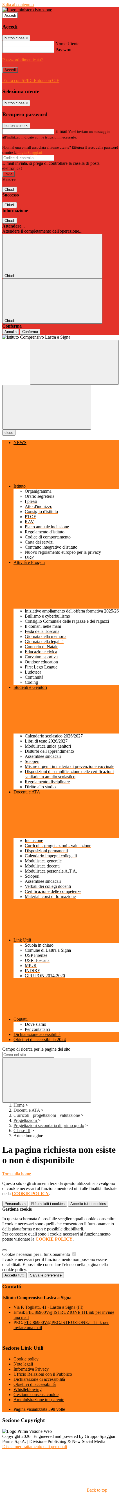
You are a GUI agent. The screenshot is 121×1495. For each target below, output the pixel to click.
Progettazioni (26, 1120)
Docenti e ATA (27, 1110)
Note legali (23, 1364)
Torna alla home (16, 1173)
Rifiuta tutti (48, 1204)
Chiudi (10, 189)
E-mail (61, 131)
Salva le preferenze (46, 1275)
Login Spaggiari (29, 152)
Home (19, 1105)
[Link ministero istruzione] (27, 9)
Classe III (22, 1130)
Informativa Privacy (31, 1369)
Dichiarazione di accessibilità (39, 1379)
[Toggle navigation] (46, 407)
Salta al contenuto (18, 4)
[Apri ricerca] (74, 362)
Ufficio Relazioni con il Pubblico (43, 1374)
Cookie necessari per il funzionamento (36, 1254)
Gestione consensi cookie (36, 1394)
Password (64, 49)
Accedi (10, 15)
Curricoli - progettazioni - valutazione (47, 1115)
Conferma (30, 332)
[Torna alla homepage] (60, 337)
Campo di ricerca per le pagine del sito (36, 1049)
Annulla (11, 332)
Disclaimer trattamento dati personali (34, 1446)
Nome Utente (67, 43)
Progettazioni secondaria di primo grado (49, 1125)
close (9, 432)
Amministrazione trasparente (39, 1399)
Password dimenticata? (22, 59)
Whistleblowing (28, 1389)
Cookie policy (26, 1358)
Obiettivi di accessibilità (35, 1384)
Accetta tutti (88, 1204)
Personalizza (15, 1204)
